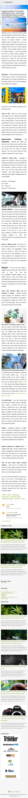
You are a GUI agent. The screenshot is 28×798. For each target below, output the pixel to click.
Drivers (9, 494)
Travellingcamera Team (7, 593)
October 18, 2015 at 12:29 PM (13, 508)
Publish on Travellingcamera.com (9, 597)
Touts (23, 498)
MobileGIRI (3, 595)
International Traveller (7, 498)
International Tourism (15, 496)
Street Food (17, 498)
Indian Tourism (5, 496)
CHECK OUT (4, 582)
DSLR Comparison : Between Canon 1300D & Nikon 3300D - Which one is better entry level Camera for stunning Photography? (13, 718)
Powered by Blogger (15, 791)
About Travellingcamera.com (8, 592)
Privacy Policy (4, 598)
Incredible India (15, 494)
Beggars (4, 494)
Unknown (8, 504)
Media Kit (3, 594)
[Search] (26, 2)
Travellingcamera (8, 2)
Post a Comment (6, 521)
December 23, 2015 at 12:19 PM (14, 517)
